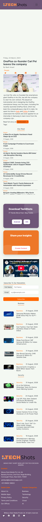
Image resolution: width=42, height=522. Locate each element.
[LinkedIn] (26, 72)
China (25, 111)
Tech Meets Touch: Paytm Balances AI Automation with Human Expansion (18, 184)
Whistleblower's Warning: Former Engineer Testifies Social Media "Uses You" (25, 440)
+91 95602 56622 (8, 483)
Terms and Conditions (9, 500)
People (6, 70)
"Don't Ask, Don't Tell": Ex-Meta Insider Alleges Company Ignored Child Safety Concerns (26, 426)
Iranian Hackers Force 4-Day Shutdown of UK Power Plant (27, 413)
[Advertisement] (21, 31)
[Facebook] (15, 72)
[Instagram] (19, 515)
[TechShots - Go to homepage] (15, 4)
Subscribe (21, 299)
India (18, 111)
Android (17, 222)
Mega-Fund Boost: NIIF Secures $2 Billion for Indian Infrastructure (26, 342)
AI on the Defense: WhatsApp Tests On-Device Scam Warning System (26, 387)
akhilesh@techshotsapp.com (11, 480)
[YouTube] (24, 515)
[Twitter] (5, 72)
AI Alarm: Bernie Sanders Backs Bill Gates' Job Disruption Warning (19, 154)
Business (19, 311)
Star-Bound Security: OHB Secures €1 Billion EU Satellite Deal (25, 355)
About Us (4, 491)
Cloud (24, 500)
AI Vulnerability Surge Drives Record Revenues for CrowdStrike (17, 175)
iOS (26, 222)
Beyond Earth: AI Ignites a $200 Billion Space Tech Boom (26, 369)
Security (19, 382)
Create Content (21, 248)
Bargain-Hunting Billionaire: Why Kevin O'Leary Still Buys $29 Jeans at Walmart (19, 194)
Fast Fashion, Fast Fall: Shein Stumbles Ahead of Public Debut (27, 329)
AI (23, 504)
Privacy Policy (6, 497)
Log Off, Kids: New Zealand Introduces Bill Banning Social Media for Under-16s (26, 400)
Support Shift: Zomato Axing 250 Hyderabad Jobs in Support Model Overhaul (17, 165)
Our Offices (5, 504)
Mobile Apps (5, 494)
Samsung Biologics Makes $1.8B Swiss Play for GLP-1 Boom (26, 315)
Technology (26, 494)
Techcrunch (21, 122)
